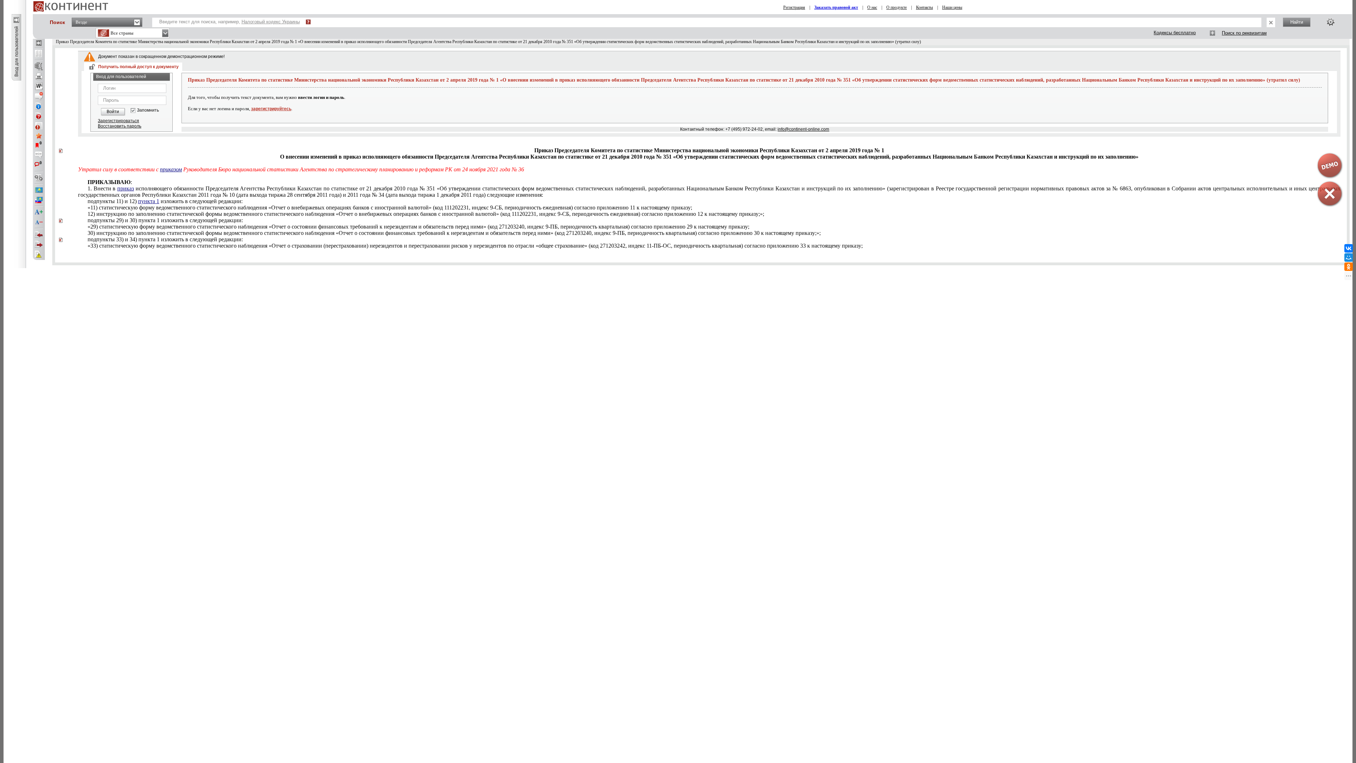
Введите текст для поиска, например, (229, 21)
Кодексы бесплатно (1175, 32)
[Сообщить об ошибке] (39, 254)
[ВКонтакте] (1348, 248)
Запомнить (148, 110)
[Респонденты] (39, 244)
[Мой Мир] (1348, 257)
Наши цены (952, 7)
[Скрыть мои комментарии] (39, 155)
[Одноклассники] (1348, 266)
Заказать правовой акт (836, 7)
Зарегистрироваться (118, 120)
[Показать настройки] (1330, 22)
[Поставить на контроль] (39, 126)
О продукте (896, 7)
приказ (125, 188)
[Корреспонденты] (39, 234)
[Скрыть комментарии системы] (39, 96)
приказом (171, 169)
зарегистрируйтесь (271, 108)
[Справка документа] (39, 116)
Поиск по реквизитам (1244, 33)
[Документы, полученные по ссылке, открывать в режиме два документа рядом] (39, 54)
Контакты (924, 7)
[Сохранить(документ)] (39, 66)
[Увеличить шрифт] (39, 212)
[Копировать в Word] (39, 86)
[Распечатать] (39, 76)
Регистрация (794, 7)
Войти (113, 111)
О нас (872, 7)
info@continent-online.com (803, 129)
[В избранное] (39, 135)
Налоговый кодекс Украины (271, 21)
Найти (1296, 22)
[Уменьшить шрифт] (39, 222)
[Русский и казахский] (39, 200)
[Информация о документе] (39, 106)
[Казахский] (39, 190)
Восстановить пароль (119, 126)
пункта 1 (148, 201)
